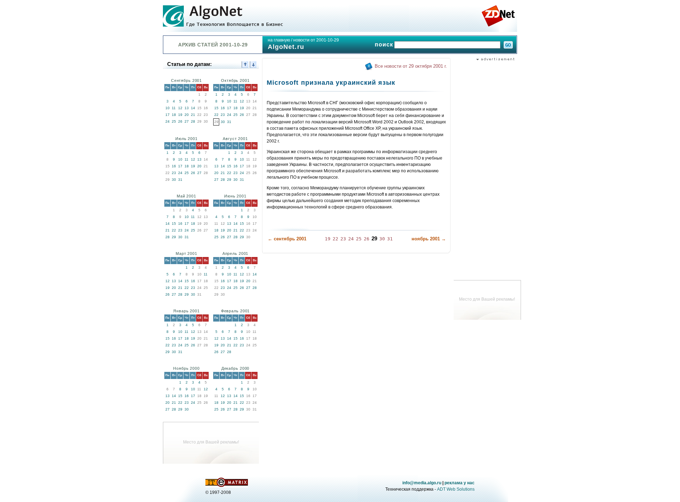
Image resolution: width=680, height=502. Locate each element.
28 (193, 121)
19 (180, 115)
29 (229, 180)
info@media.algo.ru (421, 482)
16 (223, 108)
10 (167, 108)
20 (187, 115)
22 (216, 115)
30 (223, 122)
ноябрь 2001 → (429, 238)
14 (193, 108)
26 (180, 121)
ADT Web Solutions (456, 489)
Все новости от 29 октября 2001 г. (411, 66)
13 (187, 108)
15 (216, 108)
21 (193, 115)
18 (174, 115)
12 (180, 108)
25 (174, 121)
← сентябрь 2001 (287, 238)
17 (167, 115)
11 (174, 108)
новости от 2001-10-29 (316, 40)
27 (187, 121)
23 (223, 115)
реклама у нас (459, 482)
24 (167, 121)
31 (229, 122)
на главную (279, 40)
